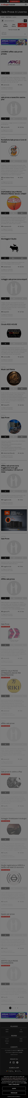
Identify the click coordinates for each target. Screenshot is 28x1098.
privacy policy (16, 1084)
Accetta (14, 1088)
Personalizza (14, 1092)
